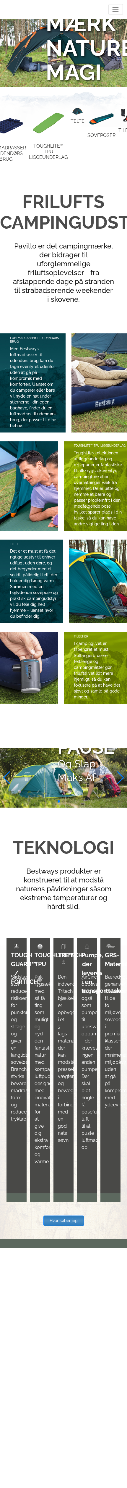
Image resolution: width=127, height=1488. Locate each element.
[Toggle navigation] (115, 9)
